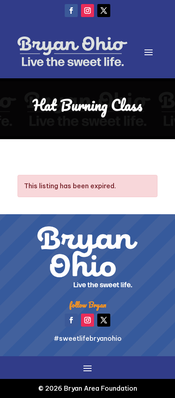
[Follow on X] (103, 10)
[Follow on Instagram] (87, 10)
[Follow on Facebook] (71, 10)
